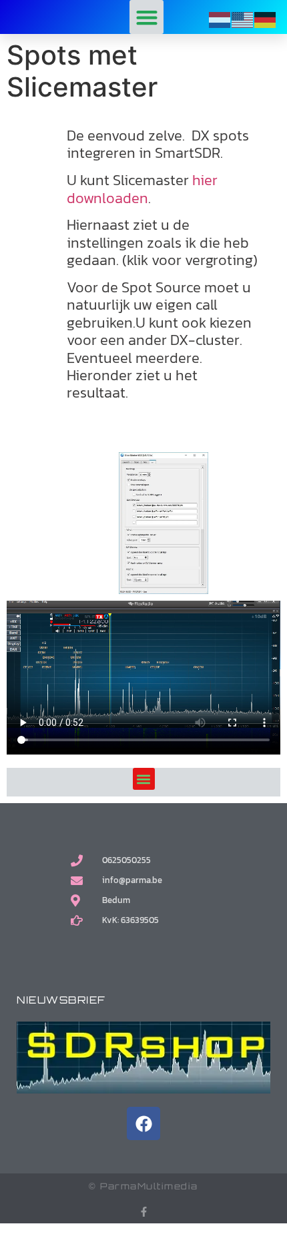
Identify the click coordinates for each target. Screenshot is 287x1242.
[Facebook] (143, 1123)
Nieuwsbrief (61, 1000)
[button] (146, 17)
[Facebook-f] (144, 1212)
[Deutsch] (265, 19)
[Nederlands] (220, 19)
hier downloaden (142, 188)
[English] (243, 19)
